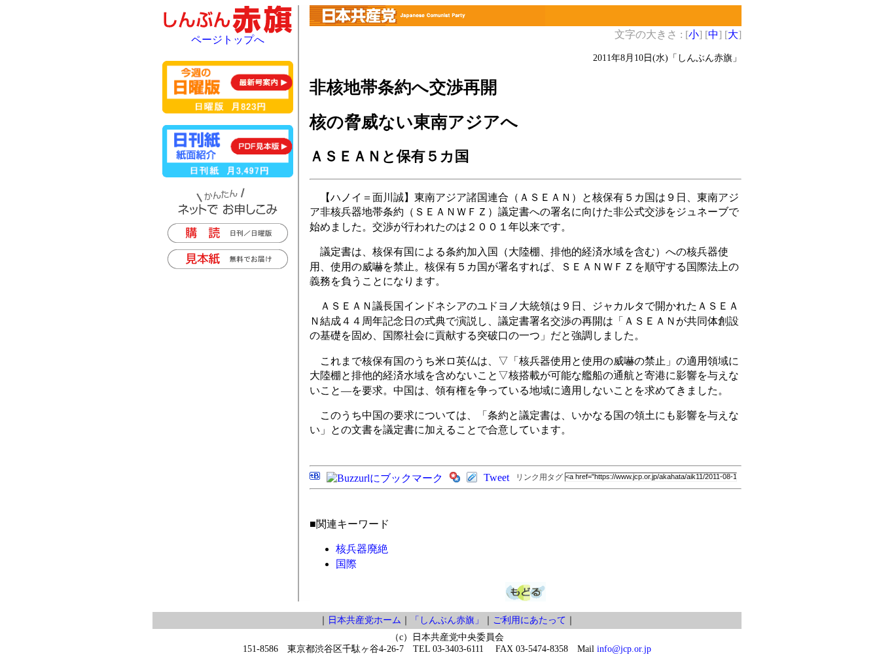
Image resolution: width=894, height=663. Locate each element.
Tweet (496, 477)
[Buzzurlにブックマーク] (385, 478)
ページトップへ (227, 39)
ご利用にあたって (529, 620)
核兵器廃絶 (362, 548)
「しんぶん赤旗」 (447, 620)
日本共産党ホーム (364, 620)
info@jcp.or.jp (624, 649)
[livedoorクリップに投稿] (472, 478)
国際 (346, 563)
